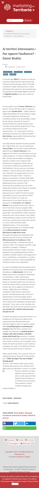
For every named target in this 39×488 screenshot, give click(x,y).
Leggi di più (23, 484)
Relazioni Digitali (24, 457)
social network (18, 72)
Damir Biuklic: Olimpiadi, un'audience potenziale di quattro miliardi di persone (19, 415)
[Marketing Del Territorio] (19, 8)
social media (28, 72)
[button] (8, 423)
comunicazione (8, 72)
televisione (13, 74)
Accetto (15, 484)
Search (29, 20)
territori (6, 74)
